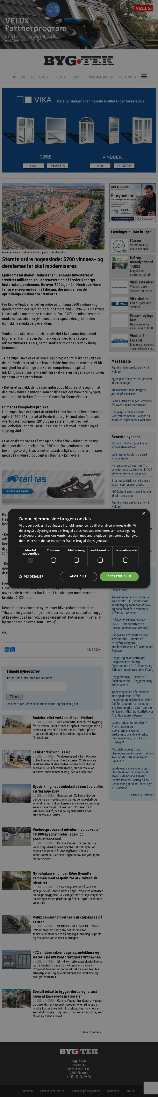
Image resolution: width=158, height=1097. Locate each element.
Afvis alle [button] (78, 576)
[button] (31, 576)
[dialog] (79, 548)
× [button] (143, 513)
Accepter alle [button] (119, 576)
